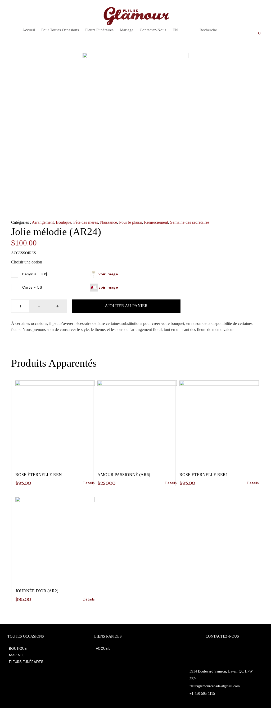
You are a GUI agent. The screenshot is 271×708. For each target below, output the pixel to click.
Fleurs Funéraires (99, 30)
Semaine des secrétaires (189, 222)
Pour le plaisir (130, 222)
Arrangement (43, 222)
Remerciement (156, 222)
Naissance (108, 222)
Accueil (28, 30)
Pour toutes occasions (60, 30)
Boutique (63, 222)
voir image (108, 273)
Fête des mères (85, 222)
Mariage (126, 30)
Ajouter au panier (126, 305)
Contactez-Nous (153, 30)
